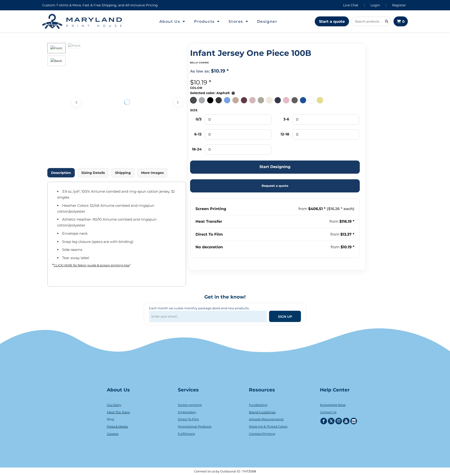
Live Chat (350, 5)
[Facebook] (323, 421)
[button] (172, 21)
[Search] (386, 21)
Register (399, 5)
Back (58, 61)
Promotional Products (194, 426)
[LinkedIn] (353, 421)
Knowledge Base (333, 405)
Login (375, 5)
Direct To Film (209, 234)
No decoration (209, 247)
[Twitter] (331, 421)
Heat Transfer (208, 221)
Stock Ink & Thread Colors (268, 426)
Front (58, 48)
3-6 (286, 119)
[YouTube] (346, 421)
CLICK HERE (63, 265)
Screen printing (190, 405)
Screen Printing (210, 209)
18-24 (197, 149)
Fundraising (258, 405)
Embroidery (187, 412)
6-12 (198, 134)
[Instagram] (338, 421)
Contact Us (328, 412)
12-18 (285, 134)
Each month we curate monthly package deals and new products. (199, 308)
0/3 (199, 119)
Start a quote (332, 21)
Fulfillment (186, 434)
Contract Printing (262, 434)
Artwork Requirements (266, 419)
